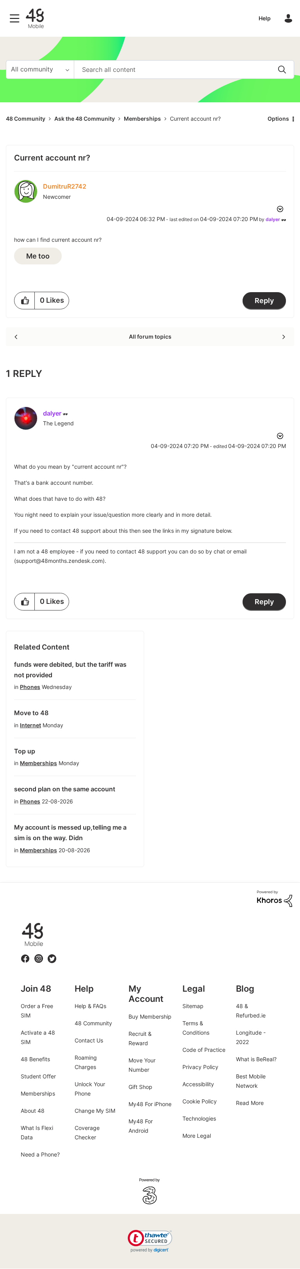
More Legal (196, 1135)
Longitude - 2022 (251, 1037)
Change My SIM (95, 1110)
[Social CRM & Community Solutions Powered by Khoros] (274, 898)
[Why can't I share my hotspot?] (283, 336)
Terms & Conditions (195, 1028)
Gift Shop (140, 1086)
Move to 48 (31, 713)
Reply (264, 300)
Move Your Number (142, 1065)
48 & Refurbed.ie (251, 1011)
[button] (24, 300)
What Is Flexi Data (37, 1132)
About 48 (33, 1110)
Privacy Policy (200, 1067)
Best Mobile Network (251, 1081)
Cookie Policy (199, 1101)
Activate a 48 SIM (38, 1037)
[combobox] (184, 69)
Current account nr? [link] (195, 118)
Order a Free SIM (37, 1011)
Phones (30, 687)
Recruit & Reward (140, 1038)
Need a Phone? (40, 1154)
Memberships (142, 118)
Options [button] (278, 118)
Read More (250, 1102)
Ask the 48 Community (84, 118)
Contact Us (89, 1040)
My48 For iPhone (150, 1104)
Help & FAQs (90, 1006)
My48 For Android (141, 1126)
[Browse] (16, 18)
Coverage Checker (87, 1132)
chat (219, 551)
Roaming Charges (86, 1062)
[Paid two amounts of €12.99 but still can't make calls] (16, 336)
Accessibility (198, 1084)
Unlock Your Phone (90, 1089)
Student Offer (38, 1076)
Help (265, 18)
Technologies (199, 1118)
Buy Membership (150, 1016)
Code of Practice (203, 1049)
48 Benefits (35, 1059)
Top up (24, 751)
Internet (30, 725)
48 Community (35, 18)
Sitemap (193, 1006)
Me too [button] (38, 256)
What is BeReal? (256, 1059)
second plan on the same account (64, 789)
